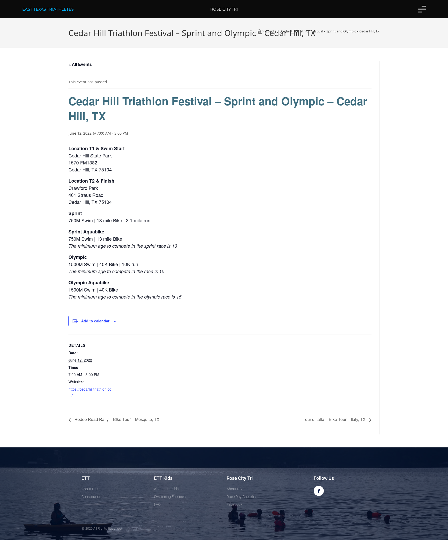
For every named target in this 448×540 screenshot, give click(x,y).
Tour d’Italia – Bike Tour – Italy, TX (335, 419)
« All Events (80, 64)
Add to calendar (95, 320)
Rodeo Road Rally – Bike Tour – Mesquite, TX (116, 419)
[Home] (259, 31)
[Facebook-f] (319, 491)
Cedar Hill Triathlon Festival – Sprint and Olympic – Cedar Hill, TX (330, 31)
